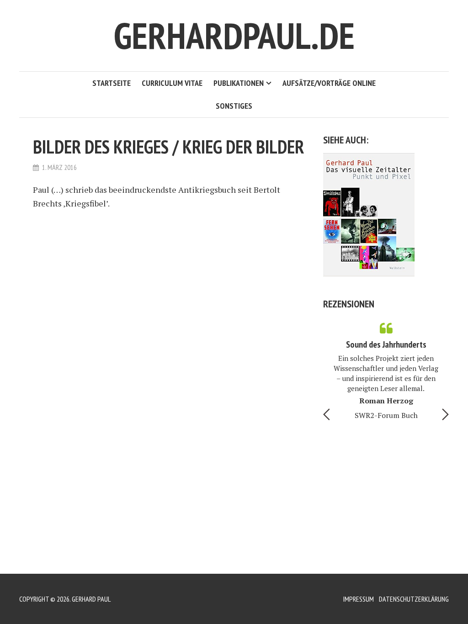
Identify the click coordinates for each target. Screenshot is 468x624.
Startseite (111, 83)
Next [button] (445, 414)
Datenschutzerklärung (414, 598)
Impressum (358, 598)
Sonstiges (234, 105)
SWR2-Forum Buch (386, 415)
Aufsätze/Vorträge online (329, 83)
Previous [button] (326, 414)
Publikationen (238, 83)
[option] (386, 369)
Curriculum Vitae (172, 83)
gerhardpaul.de (234, 35)
